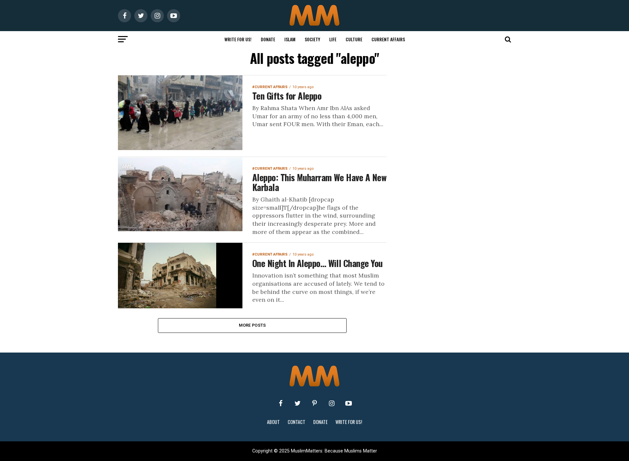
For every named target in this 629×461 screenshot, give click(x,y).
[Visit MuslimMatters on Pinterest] (314, 403)
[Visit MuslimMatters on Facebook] (280, 403)
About (273, 421)
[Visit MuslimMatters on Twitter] (297, 403)
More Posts (252, 325)
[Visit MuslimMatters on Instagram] (331, 403)
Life (332, 39)
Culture (354, 39)
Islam (289, 39)
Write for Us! (238, 39)
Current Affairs (388, 39)
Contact (296, 421)
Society (312, 39)
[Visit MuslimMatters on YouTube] (348, 403)
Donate (268, 39)
